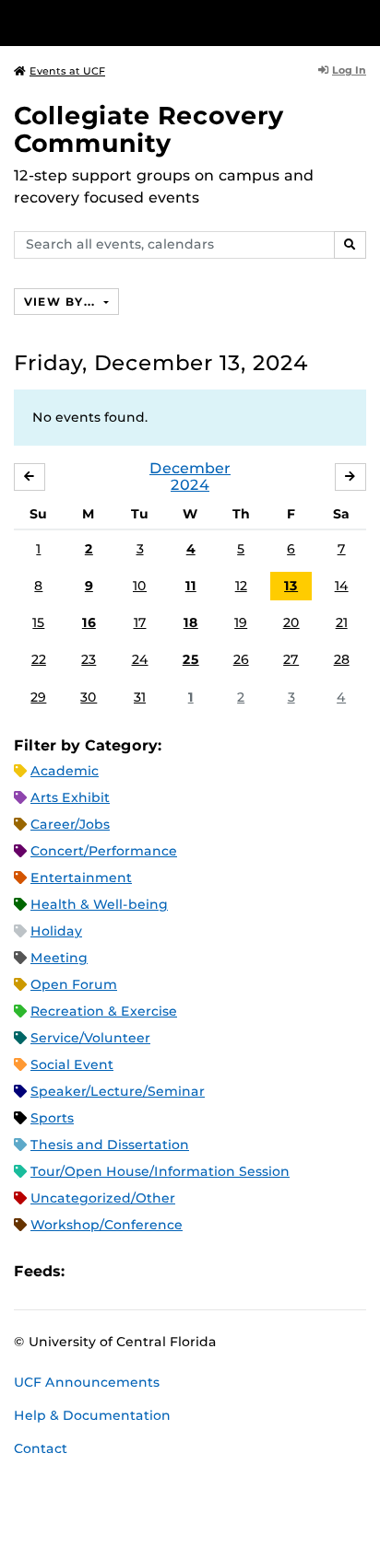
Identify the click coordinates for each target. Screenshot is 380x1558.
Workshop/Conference (106, 1224)
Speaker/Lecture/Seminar (117, 1091)
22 (38, 659)
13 (291, 585)
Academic (64, 770)
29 (38, 697)
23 (88, 659)
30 (88, 697)
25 (191, 659)
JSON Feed (214, 1272)
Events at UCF (67, 70)
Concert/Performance (103, 851)
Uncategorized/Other (102, 1198)
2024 (190, 485)
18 (191, 622)
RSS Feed (151, 1272)
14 (342, 585)
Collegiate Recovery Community (149, 129)
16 (89, 622)
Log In (349, 70)
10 (140, 585)
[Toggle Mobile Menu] (361, 21)
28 (342, 659)
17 (140, 622)
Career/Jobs (70, 824)
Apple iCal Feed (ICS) (88, 1272)
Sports (52, 1118)
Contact (40, 1448)
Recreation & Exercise (103, 1011)
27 (291, 659)
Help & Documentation (92, 1415)
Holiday (56, 931)
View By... (62, 301)
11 (190, 585)
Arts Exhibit (70, 797)
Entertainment (81, 877)
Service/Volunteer (90, 1037)
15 (38, 622)
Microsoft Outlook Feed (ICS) (120, 1272)
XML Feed (182, 1272)
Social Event (71, 1064)
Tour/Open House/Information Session (160, 1171)
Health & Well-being (99, 904)
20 (291, 622)
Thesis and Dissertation (109, 1144)
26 (241, 659)
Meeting (59, 957)
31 (140, 697)
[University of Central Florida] (140, 22)
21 (342, 622)
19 (240, 622)
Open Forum (73, 984)
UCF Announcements (87, 1382)
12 (241, 585)
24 (140, 659)
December (190, 468)
